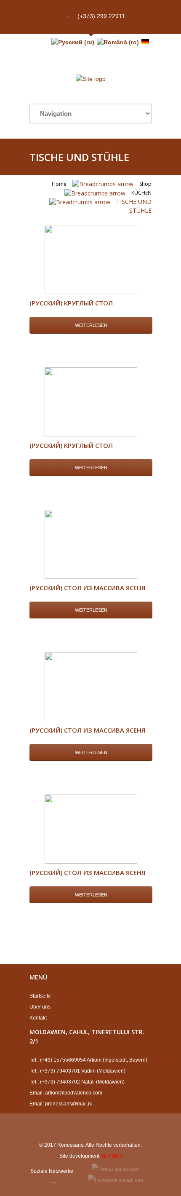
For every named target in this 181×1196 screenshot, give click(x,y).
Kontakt (38, 1018)
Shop (145, 183)
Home (59, 183)
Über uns (40, 1007)
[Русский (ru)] (72, 42)
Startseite (40, 996)
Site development (79, 1156)
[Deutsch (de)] (145, 42)
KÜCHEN (141, 192)
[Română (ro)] (118, 42)
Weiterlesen (91, 325)
